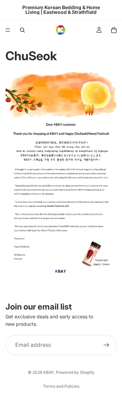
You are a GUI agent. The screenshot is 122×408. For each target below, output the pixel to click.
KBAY (48, 372)
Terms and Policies (61, 386)
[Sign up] (106, 345)
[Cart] (113, 30)
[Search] (22, 30)
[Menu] (8, 30)
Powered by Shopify (75, 372)
